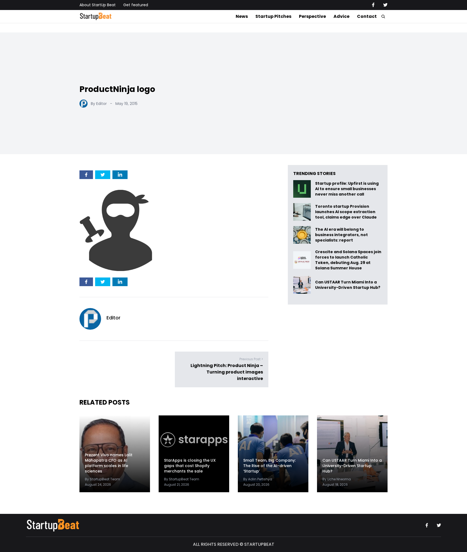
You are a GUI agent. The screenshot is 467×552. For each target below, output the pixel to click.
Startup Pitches (273, 16)
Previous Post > (251, 359)
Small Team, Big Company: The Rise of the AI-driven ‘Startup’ (269, 466)
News (242, 16)
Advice (341, 16)
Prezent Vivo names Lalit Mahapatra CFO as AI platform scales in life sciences (108, 463)
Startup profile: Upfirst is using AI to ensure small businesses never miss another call (347, 189)
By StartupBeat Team (102, 479)
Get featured (135, 5)
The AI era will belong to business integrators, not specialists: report (341, 235)
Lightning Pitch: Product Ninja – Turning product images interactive (227, 372)
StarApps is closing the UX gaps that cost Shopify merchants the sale (190, 466)
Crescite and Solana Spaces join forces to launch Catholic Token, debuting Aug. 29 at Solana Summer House (348, 260)
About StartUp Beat (97, 5)
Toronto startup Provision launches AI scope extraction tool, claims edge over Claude (346, 212)
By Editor (99, 103)
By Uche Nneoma (336, 479)
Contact (367, 16)
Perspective (312, 16)
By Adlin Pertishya (257, 479)
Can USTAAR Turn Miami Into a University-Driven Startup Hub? (347, 285)
